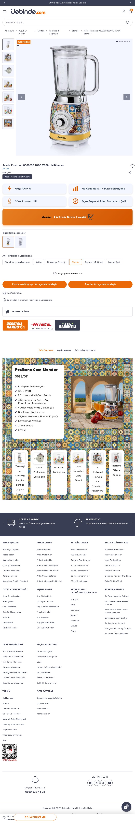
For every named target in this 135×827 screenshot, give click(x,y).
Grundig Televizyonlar (80, 560)
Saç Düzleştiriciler (45, 596)
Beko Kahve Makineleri (12, 683)
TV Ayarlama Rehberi (115, 623)
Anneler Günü (43, 708)
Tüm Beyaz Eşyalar (10, 549)
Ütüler (39, 662)
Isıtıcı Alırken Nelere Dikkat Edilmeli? (117, 603)
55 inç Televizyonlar (79, 570)
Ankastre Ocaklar (45, 560)
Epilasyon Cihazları (45, 601)
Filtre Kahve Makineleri (12, 656)
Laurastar (75, 610)
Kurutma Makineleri (11, 570)
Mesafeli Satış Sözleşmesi (14, 719)
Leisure (74, 625)
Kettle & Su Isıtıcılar (45, 677)
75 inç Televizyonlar (79, 581)
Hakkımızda (8, 698)
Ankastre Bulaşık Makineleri (49, 581)
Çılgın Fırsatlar (43, 703)
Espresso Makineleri (11, 667)
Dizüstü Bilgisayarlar (11, 612)
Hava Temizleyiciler (11, 596)
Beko (73, 604)
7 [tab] (127, 41)
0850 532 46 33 (35, 792)
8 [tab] (129, 41)
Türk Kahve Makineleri (12, 662)
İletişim (5, 703)
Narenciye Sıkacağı (56, 262)
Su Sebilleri (7, 622)
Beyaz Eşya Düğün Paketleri (15, 581)
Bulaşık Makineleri (10, 560)
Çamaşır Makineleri (11, 565)
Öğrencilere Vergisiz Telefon (49, 698)
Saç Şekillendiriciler (45, 622)
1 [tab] (117, 41)
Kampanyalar (43, 713)
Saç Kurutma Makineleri (48, 606)
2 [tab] (119, 41)
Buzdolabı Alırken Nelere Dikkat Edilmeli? (116, 611)
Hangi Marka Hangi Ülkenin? (118, 628)
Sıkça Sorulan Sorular (12, 735)
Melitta (74, 615)
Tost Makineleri (43, 672)
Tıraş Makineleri (44, 612)
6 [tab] (125, 41)
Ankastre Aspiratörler (46, 576)
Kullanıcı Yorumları (10, 708)
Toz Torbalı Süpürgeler (47, 656)
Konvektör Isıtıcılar (113, 554)
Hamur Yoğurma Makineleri (49, 667)
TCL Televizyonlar (78, 554)
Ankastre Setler (44, 549)
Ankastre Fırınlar (44, 554)
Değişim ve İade (9, 729)
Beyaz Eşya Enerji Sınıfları (116, 618)
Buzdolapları (8, 554)
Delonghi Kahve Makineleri (14, 672)
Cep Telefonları (9, 606)
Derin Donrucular (10, 576)
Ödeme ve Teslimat (11, 713)
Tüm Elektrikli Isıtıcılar (114, 549)
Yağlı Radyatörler (113, 560)
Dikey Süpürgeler (44, 651)
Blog (4, 740)
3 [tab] (121, 41)
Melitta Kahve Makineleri (14, 677)
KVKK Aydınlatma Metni (13, 724)
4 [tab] (122, 41)
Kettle (38, 262)
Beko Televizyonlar (79, 549)
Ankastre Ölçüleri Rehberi (116, 633)
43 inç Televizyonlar (79, 565)
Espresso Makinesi (94, 262)
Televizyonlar (8, 601)
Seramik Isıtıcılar (112, 565)
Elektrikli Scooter (9, 627)
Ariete (5, 168)
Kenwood (75, 620)
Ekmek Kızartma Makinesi (17, 262)
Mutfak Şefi (114, 262)
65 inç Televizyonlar (79, 576)
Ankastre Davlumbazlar (47, 570)
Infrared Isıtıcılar (112, 570)
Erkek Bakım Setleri (45, 627)
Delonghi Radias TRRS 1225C (118, 576)
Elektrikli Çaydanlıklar (46, 683)
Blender (75, 262)
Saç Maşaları (43, 617)
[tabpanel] (74, 97)
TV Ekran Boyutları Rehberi (117, 596)
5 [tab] (124, 41)
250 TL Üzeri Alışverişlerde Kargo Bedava (67, 2)
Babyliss (74, 599)
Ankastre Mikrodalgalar (47, 565)
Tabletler (6, 617)
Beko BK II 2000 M (113, 581)
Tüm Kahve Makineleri (12, 651)
